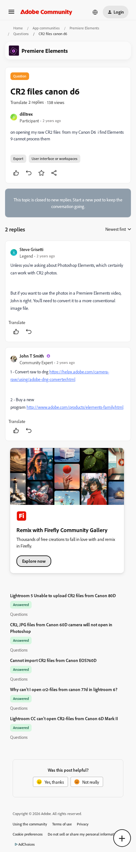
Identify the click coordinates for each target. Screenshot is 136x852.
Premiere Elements (84, 28)
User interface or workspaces (54, 158)
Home (18, 28)
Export (18, 158)
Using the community (30, 824)
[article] (68, 291)
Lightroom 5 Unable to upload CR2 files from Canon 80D (63, 595)
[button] (11, 13)
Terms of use (62, 824)
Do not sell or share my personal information (83, 834)
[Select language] (95, 12)
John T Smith (32, 356)
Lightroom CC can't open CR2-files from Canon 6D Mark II (64, 718)
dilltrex (26, 114)
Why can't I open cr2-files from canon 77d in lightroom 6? (63, 689)
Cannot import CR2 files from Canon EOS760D (53, 660)
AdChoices (26, 844)
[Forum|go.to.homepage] (46, 12)
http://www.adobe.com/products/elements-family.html (75, 407)
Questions (21, 33)
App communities (46, 28)
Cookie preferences (28, 834)
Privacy (83, 824)
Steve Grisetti (31, 249)
